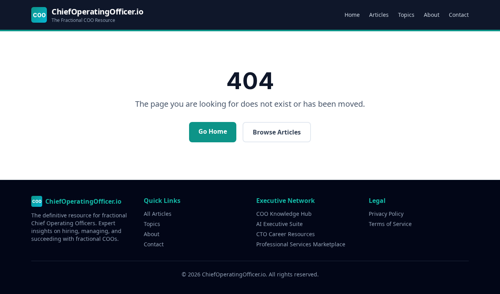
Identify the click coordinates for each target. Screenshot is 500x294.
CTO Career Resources (285, 234)
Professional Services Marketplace (300, 244)
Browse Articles (277, 132)
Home (352, 14)
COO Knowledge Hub (284, 213)
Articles (379, 14)
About (431, 14)
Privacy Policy (386, 213)
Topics (406, 14)
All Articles (157, 213)
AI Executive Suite (279, 224)
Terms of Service (390, 224)
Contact (459, 14)
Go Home (212, 131)
